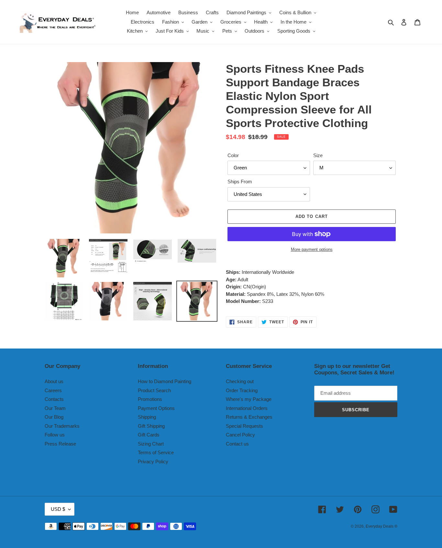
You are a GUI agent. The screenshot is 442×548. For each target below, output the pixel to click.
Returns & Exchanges (249, 417)
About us (54, 381)
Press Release (60, 443)
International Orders (247, 408)
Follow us (55, 434)
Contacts (54, 399)
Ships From (239, 181)
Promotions (150, 399)
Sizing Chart (151, 443)
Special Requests (244, 426)
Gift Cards (149, 434)
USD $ (58, 509)
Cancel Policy (240, 434)
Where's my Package (248, 399)
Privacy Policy (153, 461)
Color (233, 155)
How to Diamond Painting (164, 381)
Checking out (240, 381)
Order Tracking (242, 390)
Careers (53, 390)
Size (318, 155)
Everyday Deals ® (381, 526)
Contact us (237, 443)
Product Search (154, 390)
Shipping (147, 417)
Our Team (55, 408)
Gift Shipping (151, 426)
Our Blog (54, 417)
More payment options (312, 249)
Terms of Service (156, 452)
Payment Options (156, 408)
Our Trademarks (62, 426)
